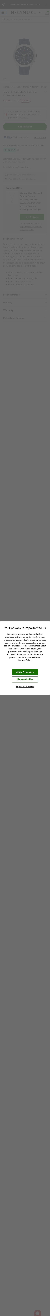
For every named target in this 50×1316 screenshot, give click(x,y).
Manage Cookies (25, 679)
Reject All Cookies (25, 686)
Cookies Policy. (25, 660)
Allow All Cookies (25, 672)
